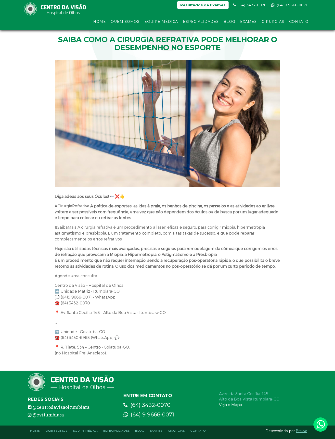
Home (99, 21)
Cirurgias (273, 21)
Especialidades (201, 21)
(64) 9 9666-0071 (291, 5)
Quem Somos (125, 21)
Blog (229, 21)
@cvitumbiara (48, 415)
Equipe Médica (161, 21)
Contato (299, 21)
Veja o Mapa (230, 404)
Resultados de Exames (203, 5)
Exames (248, 21)
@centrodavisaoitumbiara (61, 407)
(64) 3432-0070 (252, 5)
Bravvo (301, 431)
